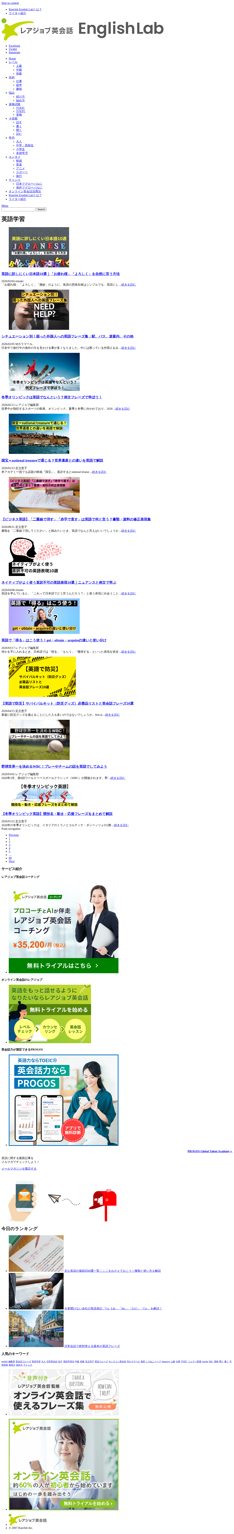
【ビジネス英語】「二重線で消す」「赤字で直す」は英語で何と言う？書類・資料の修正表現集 (76, 519)
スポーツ (22, 172)
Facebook (14, 45)
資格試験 (14, 104)
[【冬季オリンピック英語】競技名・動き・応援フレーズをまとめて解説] (44, 806)
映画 (19, 160)
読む (19, 133)
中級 (19, 69)
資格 (216, 1361)
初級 (19, 73)
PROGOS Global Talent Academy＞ (210, 1151)
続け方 (20, 96)
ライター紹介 (17, 13)
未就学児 (22, 153)
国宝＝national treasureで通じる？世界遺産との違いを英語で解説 (52, 460)
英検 (19, 114)
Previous (14, 835)
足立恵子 (89, 1361)
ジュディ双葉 (194, 1361)
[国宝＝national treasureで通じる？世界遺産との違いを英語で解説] (39, 452)
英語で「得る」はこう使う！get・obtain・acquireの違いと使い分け (54, 640)
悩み (12, 92)
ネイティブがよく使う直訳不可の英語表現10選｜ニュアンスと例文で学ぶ (58, 582)
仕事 (19, 81)
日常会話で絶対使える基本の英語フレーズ (92, 1346)
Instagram (14, 52)
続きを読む (128, 284)
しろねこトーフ (153, 1361)
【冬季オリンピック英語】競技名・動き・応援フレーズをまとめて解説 (57, 814)
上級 (19, 65)
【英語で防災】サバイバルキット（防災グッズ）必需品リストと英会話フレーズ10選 (67, 703)
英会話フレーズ (23, 1361)
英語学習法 (68, 1361)
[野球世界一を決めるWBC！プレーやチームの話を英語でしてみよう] (39, 759)
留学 (19, 85)
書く (19, 126)
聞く (19, 130)
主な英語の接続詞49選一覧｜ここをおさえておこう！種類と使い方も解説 (112, 1270)
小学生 (20, 149)
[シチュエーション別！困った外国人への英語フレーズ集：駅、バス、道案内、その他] (39, 328)
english (4, 1361)
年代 (12, 137)
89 (10, 858)
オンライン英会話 (117, 1361)
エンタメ (14, 156)
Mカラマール (133, 1361)
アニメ (20, 168)
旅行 (19, 176)
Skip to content (10, 3)
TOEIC (20, 107)
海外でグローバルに (29, 187)
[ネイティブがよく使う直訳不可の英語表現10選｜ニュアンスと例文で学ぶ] (35, 575)
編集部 (11, 1361)
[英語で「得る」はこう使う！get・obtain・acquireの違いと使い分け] (44, 632)
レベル (13, 62)
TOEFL (20, 111)
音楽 (19, 164)
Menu (4, 205)
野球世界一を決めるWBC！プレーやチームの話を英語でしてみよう (54, 766)
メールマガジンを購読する (19, 1168)
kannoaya (166, 1361)
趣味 (19, 88)
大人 (19, 141)
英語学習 (36, 1361)
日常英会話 (51, 1361)
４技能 (13, 118)
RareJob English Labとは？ (25, 9)
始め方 (20, 100)
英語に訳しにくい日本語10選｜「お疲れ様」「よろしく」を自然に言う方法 (60, 274)
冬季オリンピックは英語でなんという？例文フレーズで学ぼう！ (51, 397)
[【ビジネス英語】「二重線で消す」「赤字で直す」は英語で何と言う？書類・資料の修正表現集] (44, 511)
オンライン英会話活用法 (25, 191)
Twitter (13, 49)
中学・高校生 (25, 145)
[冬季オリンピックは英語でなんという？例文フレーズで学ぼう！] (44, 389)
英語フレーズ (101, 1361)
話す (19, 122)
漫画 (143, 1361)
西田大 (12, 1365)
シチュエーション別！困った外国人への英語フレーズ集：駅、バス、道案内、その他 (67, 336)
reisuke (205, 1361)
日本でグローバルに (29, 183)
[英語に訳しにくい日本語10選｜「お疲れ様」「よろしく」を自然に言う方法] (39, 266)
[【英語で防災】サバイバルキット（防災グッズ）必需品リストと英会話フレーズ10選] (42, 695)
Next (11, 861)
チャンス (14, 179)
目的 (12, 77)
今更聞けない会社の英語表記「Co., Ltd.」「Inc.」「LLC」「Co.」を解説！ (113, 1308)
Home (12, 58)
